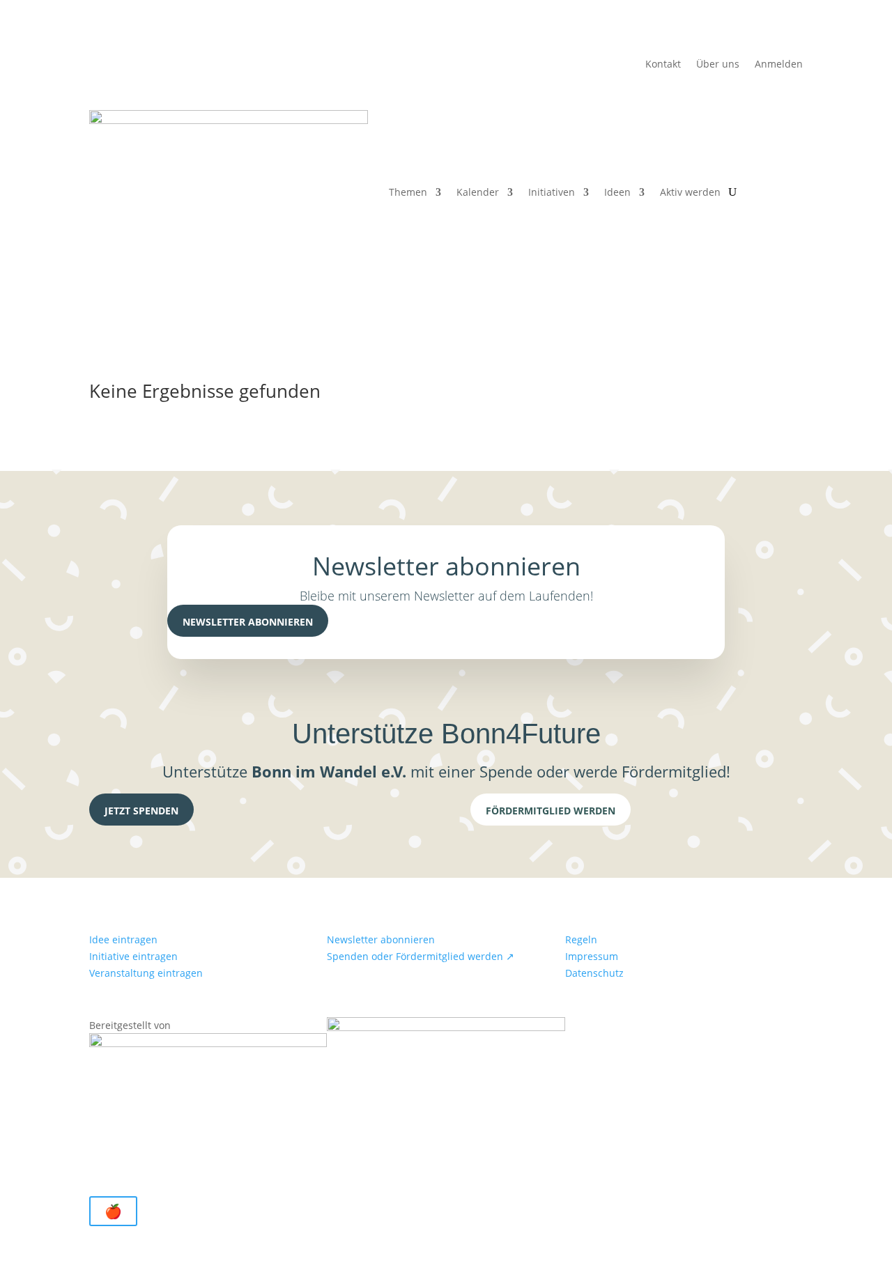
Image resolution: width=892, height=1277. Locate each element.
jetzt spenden (141, 810)
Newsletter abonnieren (248, 621)
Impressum (591, 956)
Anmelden (779, 64)
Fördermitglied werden (550, 810)
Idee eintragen (123, 939)
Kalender (477, 192)
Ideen (617, 192)
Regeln (581, 939)
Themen (408, 192)
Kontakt (663, 64)
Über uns (717, 64)
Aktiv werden (690, 192)
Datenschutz (594, 973)
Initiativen (551, 192)
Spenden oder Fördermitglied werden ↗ (420, 956)
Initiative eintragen (133, 956)
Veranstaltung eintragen (146, 973)
